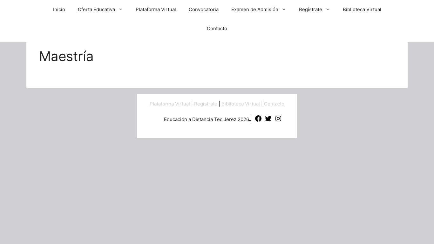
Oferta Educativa (96, 9)
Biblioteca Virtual (362, 9)
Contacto (217, 28)
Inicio (59, 9)
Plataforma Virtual (156, 9)
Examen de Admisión (254, 9)
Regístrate (310, 9)
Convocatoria (204, 9)
